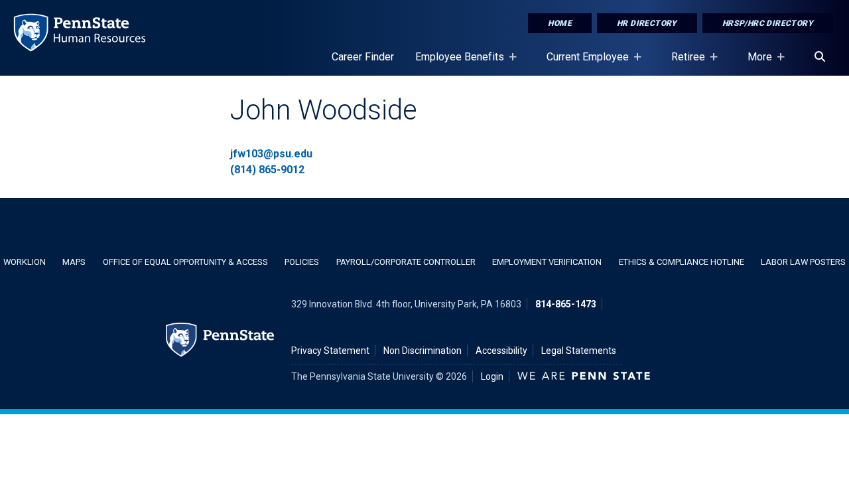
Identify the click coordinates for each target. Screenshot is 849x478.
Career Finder (363, 56)
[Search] (820, 57)
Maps (74, 262)
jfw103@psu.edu (271, 153)
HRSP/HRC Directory (767, 23)
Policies (302, 262)
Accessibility (501, 350)
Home (560, 23)
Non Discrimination (422, 350)
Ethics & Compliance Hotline (681, 262)
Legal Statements (578, 350)
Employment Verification (547, 262)
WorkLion (24, 262)
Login (492, 376)
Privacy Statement (330, 350)
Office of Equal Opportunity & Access (185, 262)
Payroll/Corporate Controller (406, 262)
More (754, 63)
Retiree (683, 63)
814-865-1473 (565, 304)
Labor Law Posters (803, 262)
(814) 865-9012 (267, 169)
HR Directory (647, 23)
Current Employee (582, 63)
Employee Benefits (454, 63)
